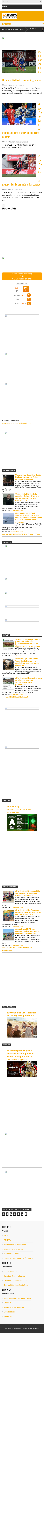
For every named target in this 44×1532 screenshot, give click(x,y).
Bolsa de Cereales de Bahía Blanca (18, 1258)
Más (22, 491)
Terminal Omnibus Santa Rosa (16, 1285)
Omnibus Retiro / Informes (14, 1276)
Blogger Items (34, 1328)
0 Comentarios (16, 491)
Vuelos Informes (10, 1272)
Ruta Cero (8, 1316)
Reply (5, 85)
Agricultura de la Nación (13, 1249)
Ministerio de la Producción (15, 1245)
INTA (6, 1236)
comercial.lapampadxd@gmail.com (16, 423)
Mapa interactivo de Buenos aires (17, 1298)
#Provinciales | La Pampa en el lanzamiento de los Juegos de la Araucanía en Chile (28, 912)
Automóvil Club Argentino (14, 1307)
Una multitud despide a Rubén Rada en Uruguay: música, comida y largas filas (28, 477)
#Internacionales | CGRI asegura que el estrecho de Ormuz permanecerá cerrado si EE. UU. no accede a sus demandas (28, 517)
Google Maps (9, 1312)
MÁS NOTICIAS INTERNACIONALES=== (23, 534)
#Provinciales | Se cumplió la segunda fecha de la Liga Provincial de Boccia (27, 893)
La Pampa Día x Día (21, 1328)
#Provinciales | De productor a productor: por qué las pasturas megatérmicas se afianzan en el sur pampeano (28, 643)
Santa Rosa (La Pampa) (22, 274)
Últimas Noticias (12, 29)
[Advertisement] (22, 232)
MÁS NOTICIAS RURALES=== (18, 697)
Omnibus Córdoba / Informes (15, 1281)
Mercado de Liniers (11, 1254)
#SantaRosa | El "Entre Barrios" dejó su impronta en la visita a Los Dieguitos (27, 931)
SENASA (8, 1240)
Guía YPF (8, 1303)
